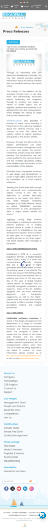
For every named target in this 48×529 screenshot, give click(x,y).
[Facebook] (6, 488)
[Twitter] (12, 488)
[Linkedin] (25, 488)
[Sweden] (28, 2)
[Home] (16, 27)
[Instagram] (31, 488)
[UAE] (24, 2)
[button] (44, 15)
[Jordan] (21, 2)
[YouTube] (19, 488)
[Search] (46, 6)
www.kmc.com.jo (14, 120)
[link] (27, 27)
